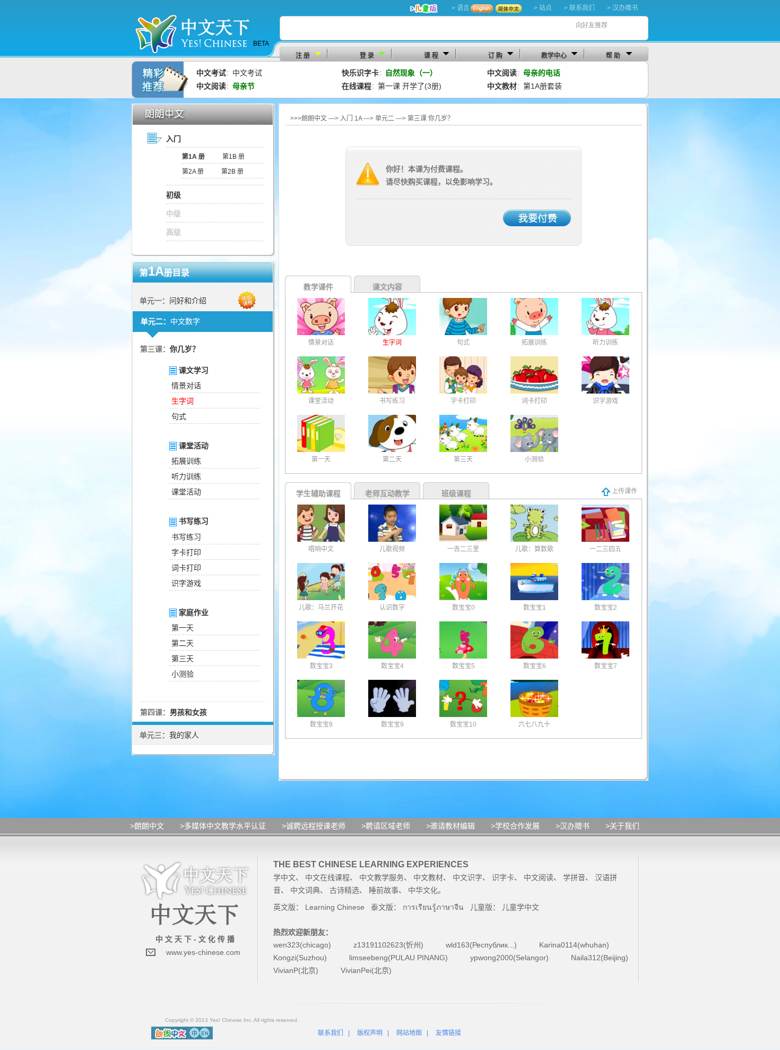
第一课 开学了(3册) (409, 86)
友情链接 (448, 1033)
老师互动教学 (387, 493)
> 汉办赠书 (622, 8)
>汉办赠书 (573, 826)
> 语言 (461, 8)
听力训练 (186, 476)
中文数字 (185, 321)
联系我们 (330, 1033)
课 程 (431, 55)
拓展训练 (186, 461)
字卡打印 (186, 552)
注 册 (303, 55)
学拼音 (574, 877)
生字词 (182, 401)
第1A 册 (193, 156)
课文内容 (387, 287)
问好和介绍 (187, 300)
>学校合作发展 (515, 826)
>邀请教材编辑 (450, 826)
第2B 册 (232, 171)
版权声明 (370, 1033)
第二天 (182, 643)
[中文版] (194, 1032)
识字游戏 (186, 583)
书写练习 (186, 537)
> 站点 (543, 8)
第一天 (182, 628)
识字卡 (503, 877)
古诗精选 (344, 890)
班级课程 (456, 493)
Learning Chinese (335, 907)
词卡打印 (186, 568)
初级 (173, 195)
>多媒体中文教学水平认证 (223, 826)
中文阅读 (538, 877)
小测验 (182, 674)
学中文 (284, 877)
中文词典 (305, 890)
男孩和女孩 (188, 712)
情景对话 (186, 385)
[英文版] (205, 1032)
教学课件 (318, 287)
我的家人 (184, 735)
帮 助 (613, 55)
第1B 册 (233, 156)
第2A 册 (193, 171)
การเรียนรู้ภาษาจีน (433, 907)
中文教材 (428, 877)
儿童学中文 (520, 907)
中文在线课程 (327, 877)
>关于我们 (622, 826)
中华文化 (423, 890)
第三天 (182, 658)
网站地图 (409, 1033)
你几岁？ (185, 349)
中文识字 (467, 877)
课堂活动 (186, 492)
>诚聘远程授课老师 (313, 826)
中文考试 (247, 73)
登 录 (367, 55)
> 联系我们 (579, 8)
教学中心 (554, 55)
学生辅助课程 (318, 493)
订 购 (495, 55)
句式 (178, 416)
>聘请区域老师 (385, 826)
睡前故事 (383, 890)
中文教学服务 (381, 877)
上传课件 (623, 491)
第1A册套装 (542, 86)
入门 (173, 138)
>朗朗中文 (147, 826)
